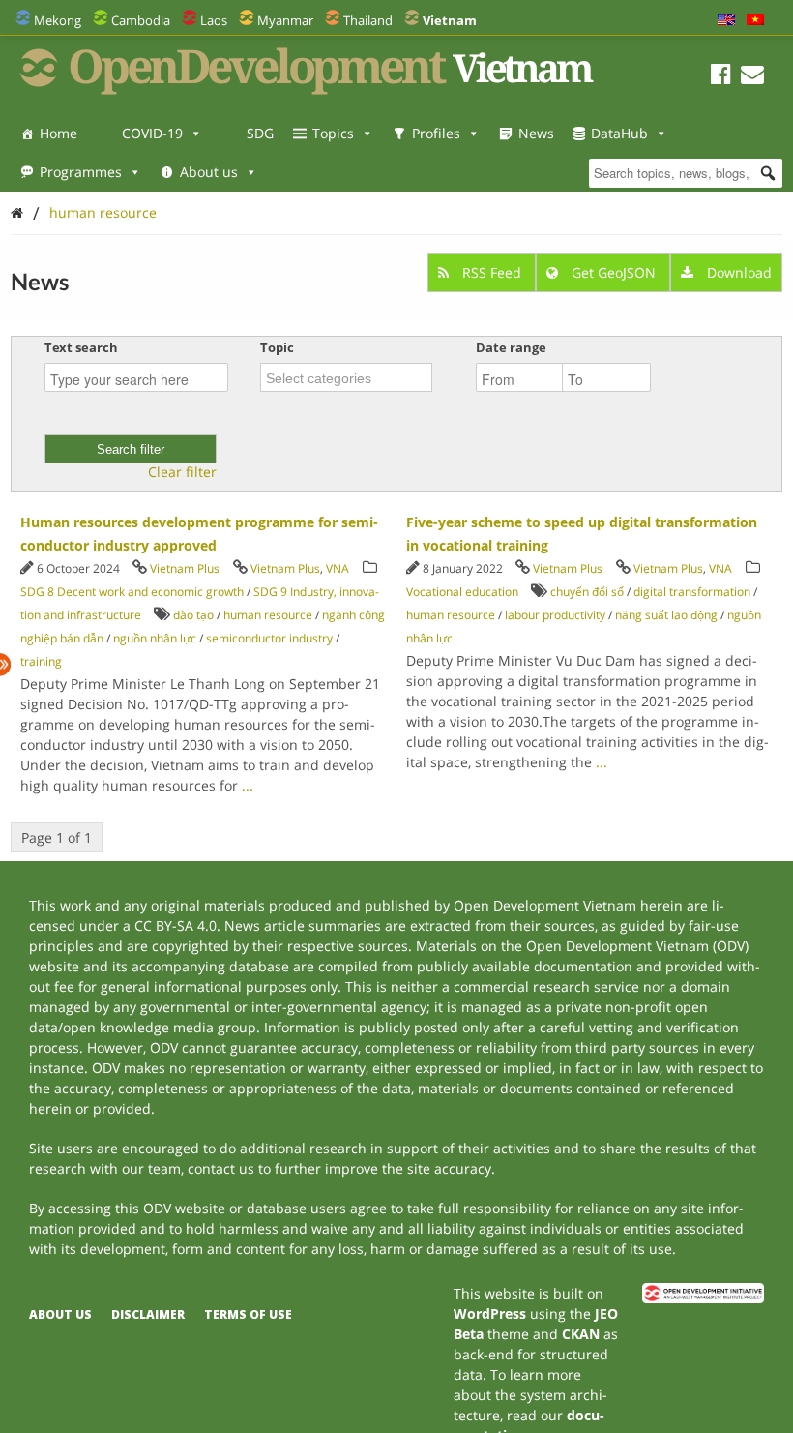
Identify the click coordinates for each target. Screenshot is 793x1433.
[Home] (17, 212)
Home (58, 133)
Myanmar (285, 20)
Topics (333, 133)
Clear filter (182, 472)
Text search (81, 347)
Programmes (81, 172)
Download (737, 272)
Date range (511, 347)
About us (209, 172)
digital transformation (691, 591)
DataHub (619, 133)
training (41, 661)
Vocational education (462, 591)
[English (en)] (726, 20)
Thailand (368, 20)
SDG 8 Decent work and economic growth (132, 591)
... (247, 785)
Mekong (57, 20)
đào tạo (193, 615)
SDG (260, 133)
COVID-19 (152, 133)
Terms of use (248, 1314)
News (536, 133)
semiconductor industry (269, 638)
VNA (337, 568)
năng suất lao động (666, 615)
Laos (213, 20)
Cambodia (140, 20)
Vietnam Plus (185, 568)
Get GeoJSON (614, 272)
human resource (103, 212)
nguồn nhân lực (154, 638)
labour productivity (555, 615)
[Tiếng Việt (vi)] (755, 20)
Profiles (436, 133)
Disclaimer (148, 1314)
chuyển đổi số (587, 591)
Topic (277, 347)
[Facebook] (721, 77)
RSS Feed (491, 272)
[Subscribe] (752, 77)
